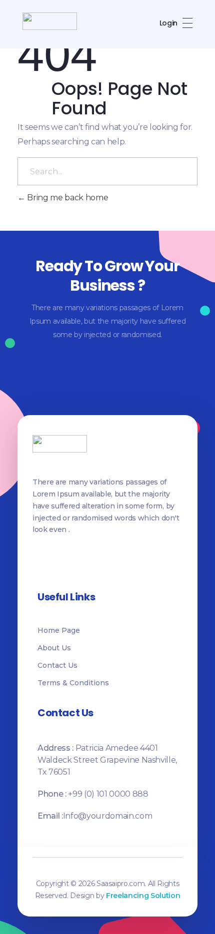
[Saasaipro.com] (49, 21)
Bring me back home (67, 197)
